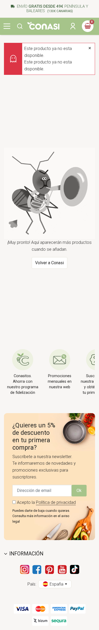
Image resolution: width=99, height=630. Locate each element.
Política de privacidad (56, 502)
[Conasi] (43, 26)
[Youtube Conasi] (62, 569)
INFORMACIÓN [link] (26, 554)
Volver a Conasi (49, 262)
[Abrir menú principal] (6, 26)
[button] (20, 26)
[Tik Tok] (74, 569)
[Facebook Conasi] (37, 569)
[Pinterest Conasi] (50, 569)
